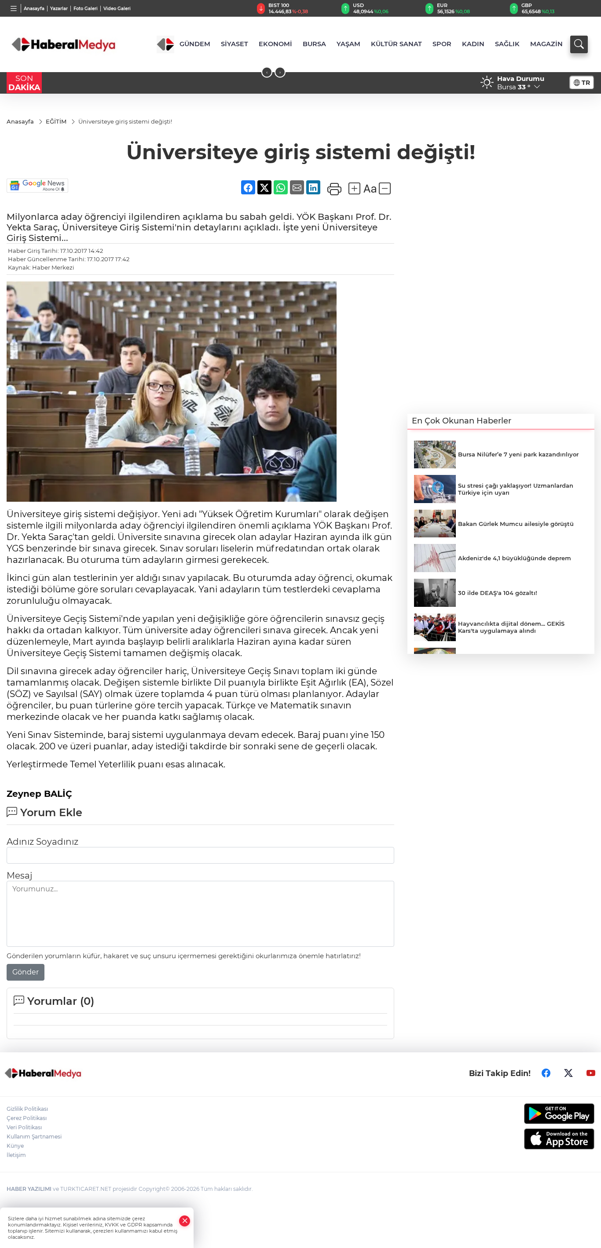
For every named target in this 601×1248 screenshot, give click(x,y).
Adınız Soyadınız (42, 841)
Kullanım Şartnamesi (34, 1136)
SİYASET (234, 44)
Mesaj (19, 875)
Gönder (25, 972)
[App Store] (526, 1138)
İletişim (16, 1155)
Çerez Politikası (27, 1118)
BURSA (314, 44)
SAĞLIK (507, 44)
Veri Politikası (24, 1127)
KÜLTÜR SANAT (396, 44)
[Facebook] (546, 1073)
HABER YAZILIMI (29, 1189)
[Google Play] (526, 1113)
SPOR (441, 44)
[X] (568, 1073)
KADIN (473, 44)
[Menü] (14, 8)
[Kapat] (185, 1221)
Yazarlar (59, 8)
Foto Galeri (85, 8)
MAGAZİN (546, 44)
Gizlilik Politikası (27, 1109)
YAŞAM (348, 44)
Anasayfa (34, 8)
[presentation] (266, 72)
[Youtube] (591, 1073)
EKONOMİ (275, 44)
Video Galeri (117, 8)
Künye (15, 1145)
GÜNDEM (195, 44)
